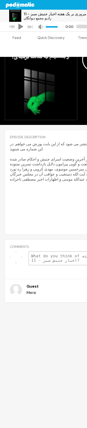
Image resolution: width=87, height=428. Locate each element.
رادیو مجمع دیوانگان (37, 18)
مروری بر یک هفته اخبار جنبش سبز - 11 (55, 13)
